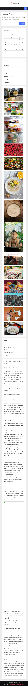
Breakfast (6, 65)
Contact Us (6, 345)
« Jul (5, 54)
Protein (6, 79)
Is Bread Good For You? (9, 352)
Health (5, 73)
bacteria (13, 434)
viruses (7, 434)
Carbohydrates (7, 68)
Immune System (8, 76)
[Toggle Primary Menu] (25, 8)
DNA (21, 650)
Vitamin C (6, 82)
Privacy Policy (7, 355)
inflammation (9, 474)
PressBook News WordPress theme (16, 684)
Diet (5, 71)
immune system (15, 375)
